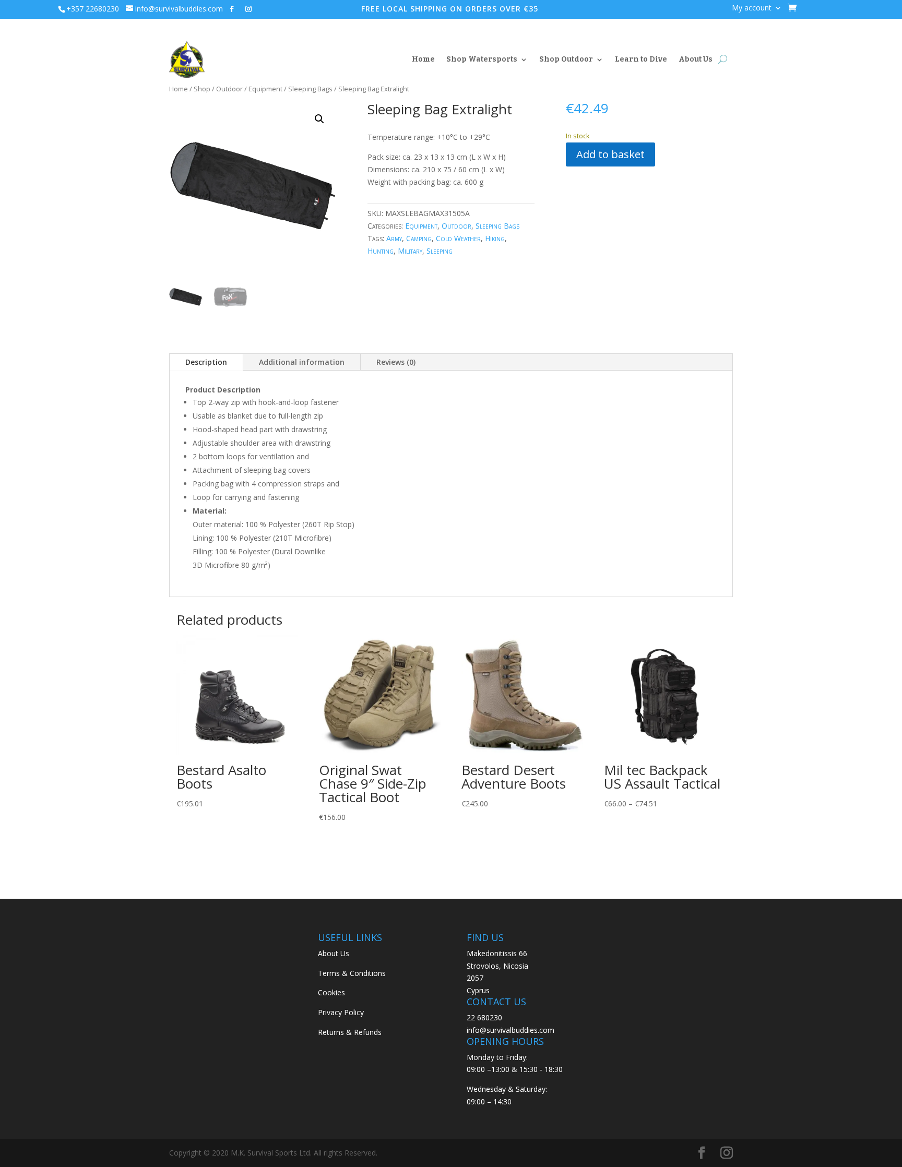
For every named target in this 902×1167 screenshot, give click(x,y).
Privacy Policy (341, 1012)
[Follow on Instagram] (248, 9)
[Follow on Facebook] (231, 9)
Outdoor (229, 88)
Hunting (380, 251)
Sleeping (439, 251)
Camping (419, 238)
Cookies (331, 992)
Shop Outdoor (566, 59)
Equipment (265, 88)
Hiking (495, 238)
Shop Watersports (481, 59)
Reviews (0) (396, 362)
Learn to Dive (641, 59)
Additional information (302, 362)
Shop (202, 88)
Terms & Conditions (352, 973)
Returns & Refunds (350, 1032)
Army (394, 238)
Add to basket (610, 154)
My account (752, 8)
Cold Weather (458, 238)
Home (423, 59)
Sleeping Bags (310, 88)
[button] (319, 119)
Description (206, 362)
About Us (696, 59)
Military (410, 251)
